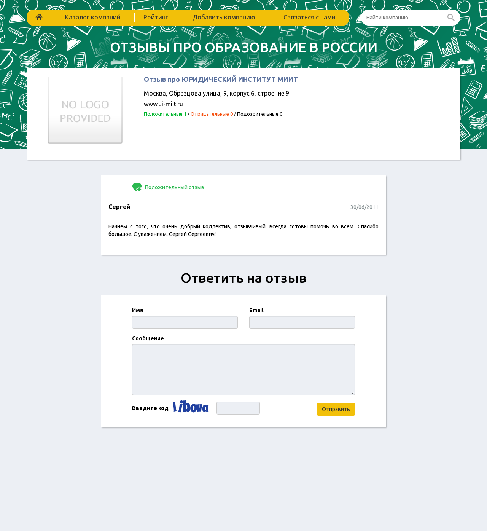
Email (256, 310)
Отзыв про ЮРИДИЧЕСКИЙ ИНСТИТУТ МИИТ (221, 79)
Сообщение (148, 338)
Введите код (150, 408)
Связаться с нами (309, 17)
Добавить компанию (224, 17)
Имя (137, 310)
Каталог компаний (93, 17)
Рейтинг (155, 17)
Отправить (336, 409)
